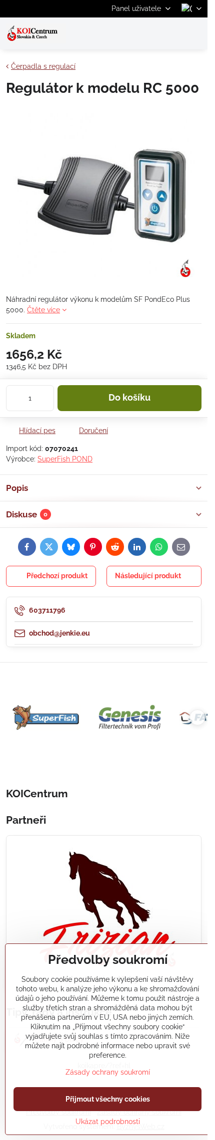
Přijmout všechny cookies (108, 1099)
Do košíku (129, 398)
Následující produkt (148, 576)
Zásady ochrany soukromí (108, 1072)
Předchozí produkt (57, 576)
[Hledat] (148, 33)
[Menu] (196, 33)
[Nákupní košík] (172, 33)
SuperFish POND (65, 459)
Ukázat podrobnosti (108, 1122)
